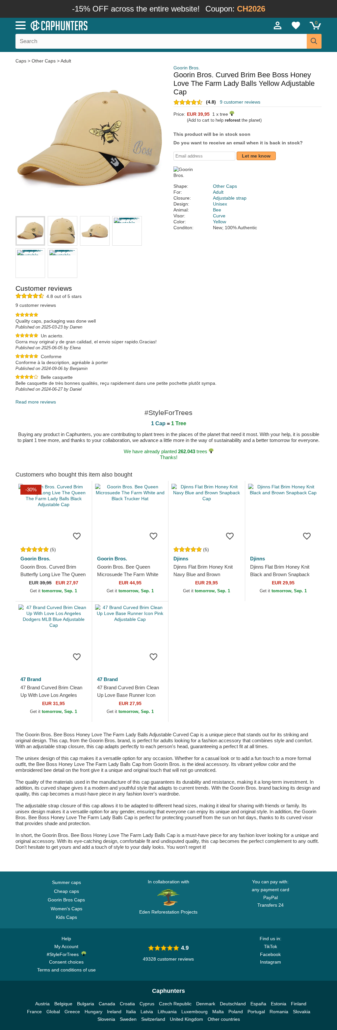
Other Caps (44, 60)
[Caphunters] (102, 25)
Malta (218, 1011)
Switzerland (153, 1019)
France (34, 1011)
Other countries (224, 1019)
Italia (131, 1011)
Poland (235, 1011)
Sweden (128, 1019)
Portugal (256, 1011)
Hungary (93, 1011)
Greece (72, 1011)
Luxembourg (194, 1011)
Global (53, 1011)
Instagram (270, 962)
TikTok (270, 946)
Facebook (270, 954)
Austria (42, 1003)
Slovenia (106, 1019)
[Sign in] (278, 25)
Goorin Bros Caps (66, 899)
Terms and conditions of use (66, 969)
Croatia (127, 1003)
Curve (219, 215)
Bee (217, 209)
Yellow (219, 221)
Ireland (114, 1011)
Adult (66, 60)
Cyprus (147, 1003)
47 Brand (30, 679)
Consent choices (66, 962)
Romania (279, 1011)
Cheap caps (66, 891)
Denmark (205, 1003)
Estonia (278, 1003)
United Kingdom (186, 1019)
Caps (21, 60)
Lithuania (167, 1011)
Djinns (180, 558)
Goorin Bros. (186, 67)
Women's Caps (66, 908)
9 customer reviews (240, 102)
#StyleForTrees (64, 954)
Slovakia (301, 1011)
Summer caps (66, 882)
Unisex (220, 204)
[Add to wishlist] (77, 536)
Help (66, 938)
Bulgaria (85, 1003)
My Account (66, 946)
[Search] (314, 41)
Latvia (147, 1011)
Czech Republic (175, 1003)
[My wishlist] (296, 25)
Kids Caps (66, 917)
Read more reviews (35, 402)
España (258, 1003)
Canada (107, 1003)
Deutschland (233, 1003)
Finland (298, 1003)
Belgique (63, 1003)
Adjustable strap (229, 198)
